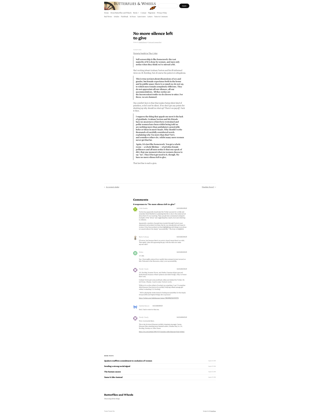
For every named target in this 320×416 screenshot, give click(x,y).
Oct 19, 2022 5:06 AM (182, 236)
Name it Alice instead (113, 377)
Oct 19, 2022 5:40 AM (182, 252)
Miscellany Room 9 (208, 187)
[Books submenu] (138, 12)
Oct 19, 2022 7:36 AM (182, 269)
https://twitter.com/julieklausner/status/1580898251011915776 (159, 298)
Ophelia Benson (143, 42)
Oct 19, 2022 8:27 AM (182, 317)
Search (184, 6)
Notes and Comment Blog (154, 42)
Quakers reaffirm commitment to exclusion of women (128, 361)
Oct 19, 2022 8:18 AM (157, 305)
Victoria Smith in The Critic (145, 53)
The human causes (112, 372)
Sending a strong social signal (117, 366)
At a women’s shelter (112, 187)
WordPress (213, 411)
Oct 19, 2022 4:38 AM (182, 208)
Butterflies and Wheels (118, 394)
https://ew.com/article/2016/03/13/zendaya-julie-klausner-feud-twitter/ (162, 331)
